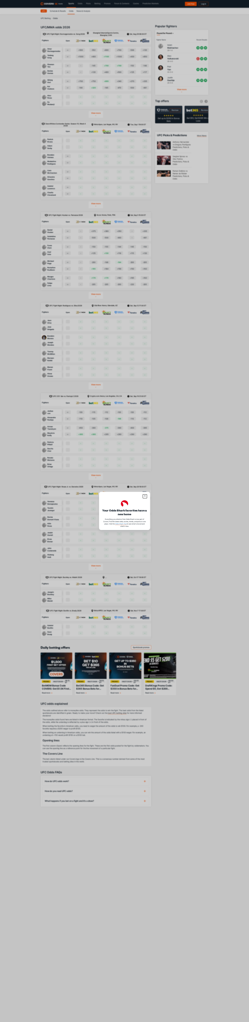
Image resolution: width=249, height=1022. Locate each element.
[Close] (145, 496)
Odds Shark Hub (121, 524)
